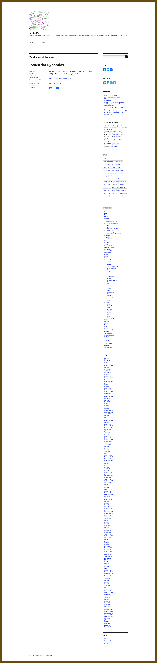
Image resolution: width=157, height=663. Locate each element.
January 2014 (107, 510)
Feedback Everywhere (110, 247)
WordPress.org (108, 644)
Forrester (36, 83)
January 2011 (107, 570)
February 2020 (108, 436)
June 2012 (106, 541)
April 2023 (107, 405)
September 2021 (108, 420)
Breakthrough (118, 161)
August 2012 (107, 537)
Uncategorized (108, 347)
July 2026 (106, 359)
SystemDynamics (109, 335)
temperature (114, 193)
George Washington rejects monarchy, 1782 (115, 111)
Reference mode (108, 330)
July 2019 (106, 446)
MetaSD (34, 33)
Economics (32, 79)
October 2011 (107, 554)
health (110, 181)
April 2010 (107, 585)
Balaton (106, 215)
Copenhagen (107, 170)
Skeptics (108, 237)
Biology (109, 285)
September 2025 (108, 366)
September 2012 (108, 536)
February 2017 (108, 489)
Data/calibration (111, 268)
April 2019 (107, 451)
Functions (109, 273)
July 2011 (106, 560)
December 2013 (108, 512)
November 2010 (108, 573)
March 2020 (107, 434)
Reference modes (109, 105)
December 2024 (108, 378)
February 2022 (108, 419)
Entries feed (107, 640)
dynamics (106, 173)
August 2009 (107, 597)
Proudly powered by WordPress (43, 655)
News (105, 325)
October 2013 (107, 515)
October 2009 (108, 596)
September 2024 (108, 381)
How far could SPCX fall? (111, 95)
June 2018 (106, 465)
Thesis (109, 313)
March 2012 (107, 546)
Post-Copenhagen (110, 232)
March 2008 (107, 627)
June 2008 (107, 621)
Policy (113, 187)
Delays (37, 77)
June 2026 (107, 360)
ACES (105, 158)
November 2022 (108, 410)
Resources (110, 299)
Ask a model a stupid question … (113, 97)
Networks (106, 323)
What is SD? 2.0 (118, 140)
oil (109, 187)
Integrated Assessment (120, 181)
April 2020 (107, 432)
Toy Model (110, 316)
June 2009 (107, 601)
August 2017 (107, 482)
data (121, 170)
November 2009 (108, 594)
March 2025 (107, 372)
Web (108, 282)
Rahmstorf (106, 190)
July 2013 (106, 520)
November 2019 (108, 441)
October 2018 (107, 458)
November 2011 (108, 553)
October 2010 (107, 575)
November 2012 (108, 532)
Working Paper (111, 318)
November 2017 (108, 477)
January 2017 (107, 491)
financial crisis (119, 176)
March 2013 (107, 527)
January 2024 (108, 390)
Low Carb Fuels (110, 230)
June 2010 (106, 582)
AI (104, 211)
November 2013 (108, 513)
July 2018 (106, 463)
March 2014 (107, 506)
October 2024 (108, 379)
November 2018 (108, 457)
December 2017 (108, 475)
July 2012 (106, 539)
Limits (105, 184)
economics (113, 173)
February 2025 (108, 374)
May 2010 (106, 584)
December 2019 (108, 439)
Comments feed (108, 642)
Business (31, 76)
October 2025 (107, 364)
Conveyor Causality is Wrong (116, 133)
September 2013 (108, 517)
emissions (120, 173)
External (109, 306)
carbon (120, 164)
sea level (113, 190)
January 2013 (107, 530)
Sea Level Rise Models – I (115, 131)
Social (108, 300)
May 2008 (107, 623)
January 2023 (108, 408)
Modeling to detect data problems (113, 104)
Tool (108, 314)
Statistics (106, 331)
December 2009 (108, 592)
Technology (107, 193)
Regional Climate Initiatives (113, 233)
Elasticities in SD (113, 145)
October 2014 (107, 498)
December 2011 (108, 551)
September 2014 (108, 499)
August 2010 (107, 578)
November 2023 (108, 393)
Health (109, 295)
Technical (108, 259)
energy (105, 176)
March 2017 (107, 487)
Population (110, 297)
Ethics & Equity (108, 246)
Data (105, 240)
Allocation (109, 263)
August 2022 (107, 414)
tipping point (123, 193)
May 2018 (106, 467)
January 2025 (107, 376)
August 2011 (107, 558)
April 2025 (107, 371)
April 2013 (107, 525)
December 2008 (108, 611)
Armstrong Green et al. (112, 221)
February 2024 (108, 388)
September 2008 (108, 616)
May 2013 (106, 524)
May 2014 (106, 505)
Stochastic (110, 278)
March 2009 (107, 606)
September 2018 (108, 460)
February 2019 (108, 455)
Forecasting (107, 252)
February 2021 (108, 424)
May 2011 (106, 563)
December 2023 (108, 391)
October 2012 (107, 534)
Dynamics (110, 288)
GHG (117, 178)
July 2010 (106, 580)
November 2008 (108, 613)
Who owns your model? (110, 99)
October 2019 (107, 443)
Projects (106, 328)
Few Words (107, 249)
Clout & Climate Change (112, 223)
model (110, 184)
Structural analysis (112, 280)
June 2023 (107, 402)
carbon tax (106, 167)
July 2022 (106, 415)
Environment (110, 294)
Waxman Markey (108, 198)
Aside (105, 213)
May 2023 (107, 403)
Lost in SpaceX (108, 100)
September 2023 (108, 396)
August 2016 (107, 496)
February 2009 (108, 608)
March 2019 (107, 453)
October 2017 (107, 479)
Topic (107, 283)
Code (108, 304)
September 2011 (108, 556)
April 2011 (106, 565)
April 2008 (107, 625)
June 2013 (106, 522)
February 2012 (108, 548)
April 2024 (107, 386)
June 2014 (106, 503)
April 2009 (107, 604)
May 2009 (107, 603)
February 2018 (108, 472)
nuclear (106, 187)
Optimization (110, 276)
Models (115, 184)
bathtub (115, 158)
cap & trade (114, 164)
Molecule (109, 309)
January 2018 (107, 474)
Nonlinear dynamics (112, 275)
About (43, 42)
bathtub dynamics (108, 161)
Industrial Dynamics (46, 65)
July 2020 (106, 431)
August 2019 (107, 445)
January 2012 (107, 549)
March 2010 (107, 587)
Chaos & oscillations (112, 266)
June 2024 (107, 383)
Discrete (109, 271)
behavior (106, 216)
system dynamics (121, 190)
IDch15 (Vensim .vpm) (55, 83)
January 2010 (107, 591)
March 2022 (107, 417)
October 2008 (108, 615)
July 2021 (106, 422)
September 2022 (108, 412)
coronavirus (115, 170)
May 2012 (106, 542)
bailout (110, 158)
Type (107, 302)
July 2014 (106, 501)
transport (106, 196)
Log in (106, 638)
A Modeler (32, 71)
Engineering (110, 292)
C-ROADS (106, 164)
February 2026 (108, 362)
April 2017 (106, 486)
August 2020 (107, 429)
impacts (108, 227)
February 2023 (108, 407)
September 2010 (108, 577)
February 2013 (108, 529)
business (31, 83)
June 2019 (106, 448)
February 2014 (108, 508)
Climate (113, 167)
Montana (121, 184)
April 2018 (107, 469)
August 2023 (107, 398)
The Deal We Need (110, 239)
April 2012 (107, 544)
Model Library (33, 42)
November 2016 (108, 493)
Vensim (31, 81)
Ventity (108, 342)
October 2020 (108, 427)
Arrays (109, 264)
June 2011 (106, 561)
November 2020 (108, 426)
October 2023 (108, 395)
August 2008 (107, 618)
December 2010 (108, 572)
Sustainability (108, 333)
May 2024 (107, 384)
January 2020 (108, 438)
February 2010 (108, 589)
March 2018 (107, 470)
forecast (106, 178)
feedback (111, 176)
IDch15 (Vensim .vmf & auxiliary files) (60, 78)
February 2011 (108, 568)
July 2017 (106, 484)
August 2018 (107, 462)
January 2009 (108, 609)
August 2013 (107, 518)
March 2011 (107, 566)
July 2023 (106, 400)
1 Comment (32, 87)
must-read (60, 74)
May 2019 (106, 450)
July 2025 (106, 367)
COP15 (118, 167)
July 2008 (106, 620)
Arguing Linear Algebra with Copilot (114, 102)
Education (107, 242)
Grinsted (122, 178)
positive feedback (122, 187)
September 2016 (108, 494)
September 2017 (108, 481)
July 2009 (106, 599)
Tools (105, 338)
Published (38, 79)
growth (105, 181)
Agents (109, 261)
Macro (108, 307)
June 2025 (107, 369)
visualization (119, 196)
